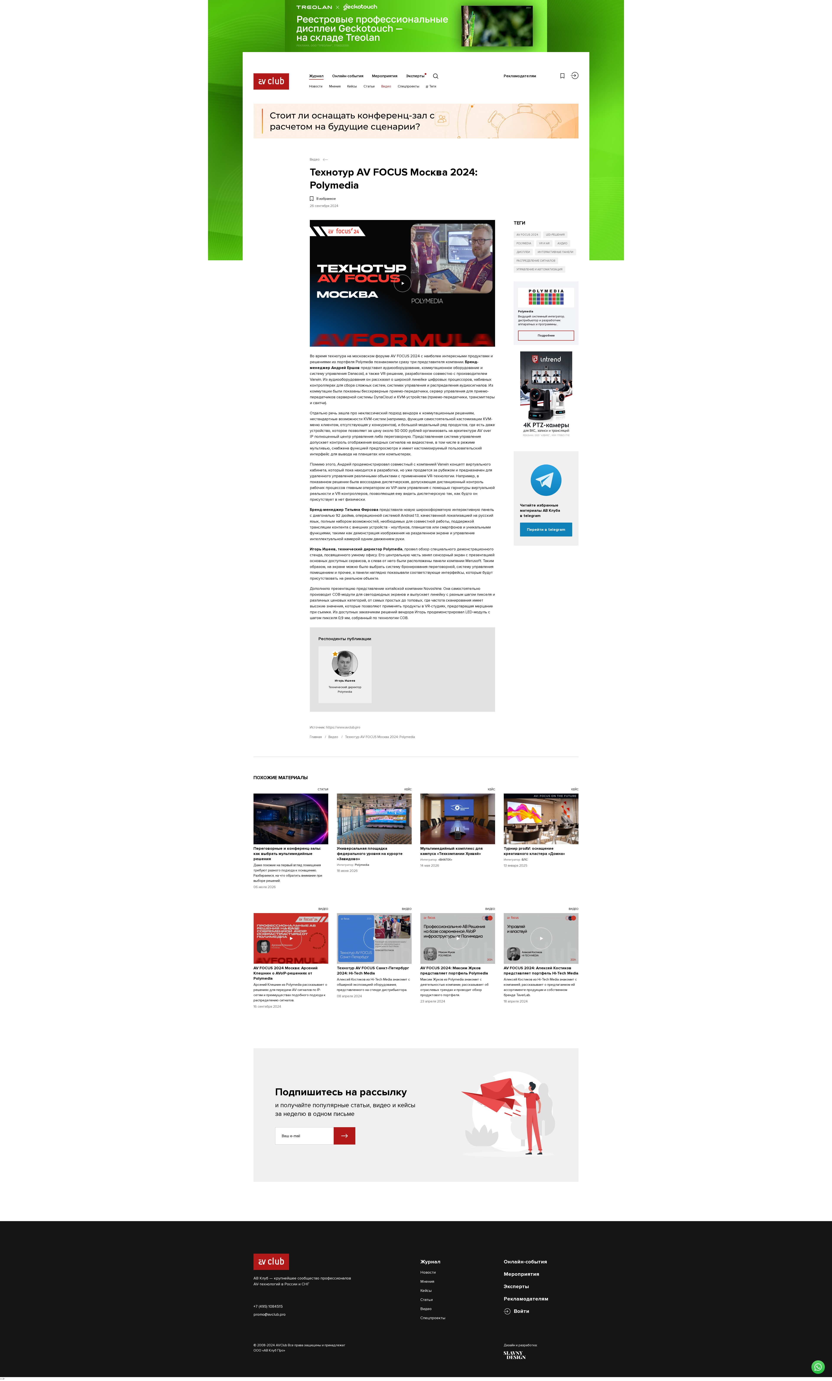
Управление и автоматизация (539, 269)
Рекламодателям (520, 76)
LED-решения (555, 234)
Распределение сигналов (536, 260)
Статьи (369, 86)
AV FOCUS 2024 (527, 234)
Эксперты (415, 76)
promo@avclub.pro (270, 1314)
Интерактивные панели (555, 252)
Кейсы (352, 86)
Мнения (335, 86)
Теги (432, 86)
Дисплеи (523, 252)
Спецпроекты (408, 86)
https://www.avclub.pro (343, 727)
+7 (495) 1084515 (268, 1306)
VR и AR (544, 243)
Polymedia (524, 243)
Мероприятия (384, 76)
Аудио (562, 243)
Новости (315, 86)
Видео (386, 86)
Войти (521, 1311)
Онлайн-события (347, 76)
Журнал (316, 76)
